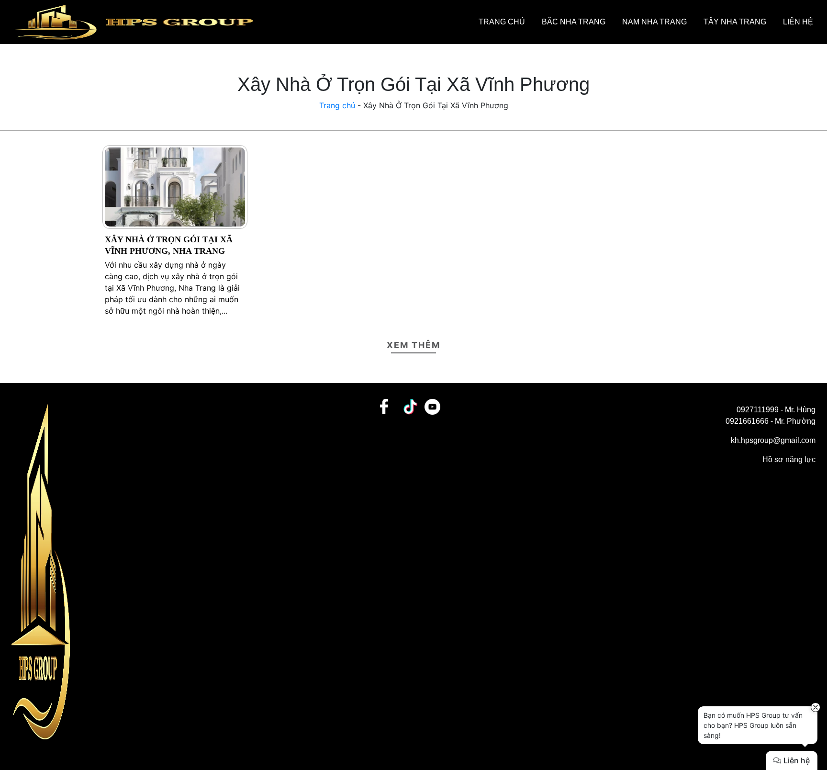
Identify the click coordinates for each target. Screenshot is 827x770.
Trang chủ (502, 22)
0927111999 (758, 410)
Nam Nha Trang (654, 22)
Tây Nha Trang (735, 22)
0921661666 (747, 421)
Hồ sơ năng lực (789, 459)
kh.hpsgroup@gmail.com (773, 440)
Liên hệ (798, 22)
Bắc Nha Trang (573, 22)
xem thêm (413, 345)
